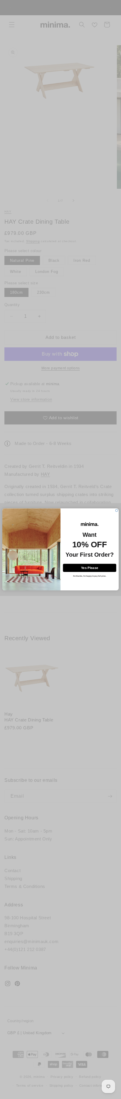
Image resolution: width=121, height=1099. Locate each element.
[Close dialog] (116, 510)
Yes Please (89, 568)
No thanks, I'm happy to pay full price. (89, 576)
